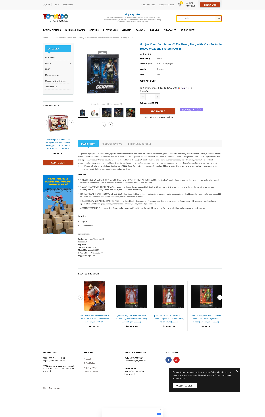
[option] (58, 138)
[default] (159, 414)
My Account (68, 4)
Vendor (143, 69)
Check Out (210, 4)
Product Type (146, 63)
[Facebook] (168, 360)
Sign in (56, 4)
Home (45, 37)
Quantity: (144, 90)
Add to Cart (58, 162)
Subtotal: (144, 103)
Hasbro (160, 69)
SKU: (142, 74)
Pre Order (94, 335)
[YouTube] (176, 360)
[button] (146, 54)
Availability (145, 58)
